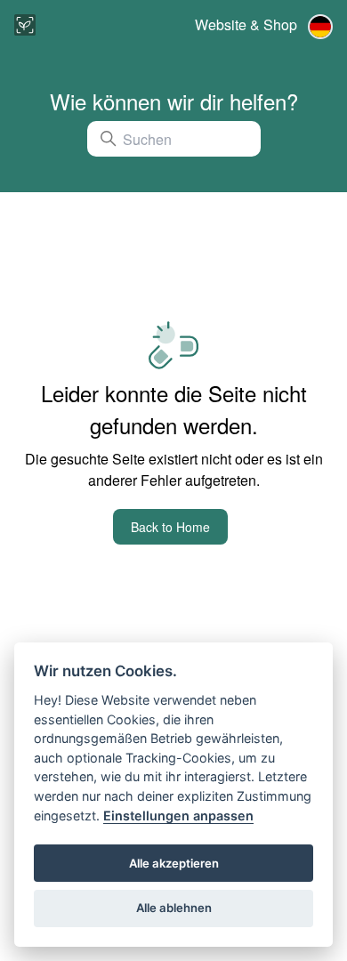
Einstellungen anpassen (178, 815)
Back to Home (170, 527)
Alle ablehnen (174, 907)
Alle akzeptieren (174, 863)
